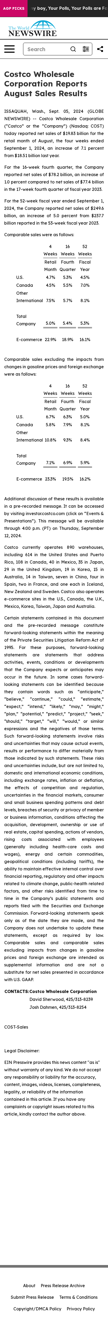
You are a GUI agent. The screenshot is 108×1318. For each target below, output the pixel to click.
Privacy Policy (81, 1308)
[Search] (73, 49)
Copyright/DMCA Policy (37, 1308)
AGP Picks (13, 8)
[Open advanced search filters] (85, 49)
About (29, 1285)
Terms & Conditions (78, 1297)
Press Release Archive (63, 1285)
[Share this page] (100, 49)
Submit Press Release (32, 1297)
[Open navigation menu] (9, 49)
